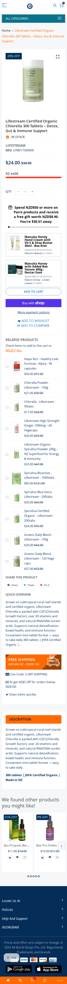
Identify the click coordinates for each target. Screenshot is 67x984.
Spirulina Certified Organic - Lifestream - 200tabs (39, 515)
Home (6, 30)
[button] (28, 876)
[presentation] (5, 845)
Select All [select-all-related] (14, 350)
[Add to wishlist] (17, 857)
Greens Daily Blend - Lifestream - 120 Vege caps (39, 558)
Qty (8, 191)
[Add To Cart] (10, 858)
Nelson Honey (33, 279)
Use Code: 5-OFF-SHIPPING (28, 674)
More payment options (33, 312)
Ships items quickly (22, 694)
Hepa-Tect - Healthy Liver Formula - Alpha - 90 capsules (41, 363)
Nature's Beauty (34, 253)
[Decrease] (18, 192)
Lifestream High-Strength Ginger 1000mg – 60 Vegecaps (42, 425)
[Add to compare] (25, 857)
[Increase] (32, 192)
